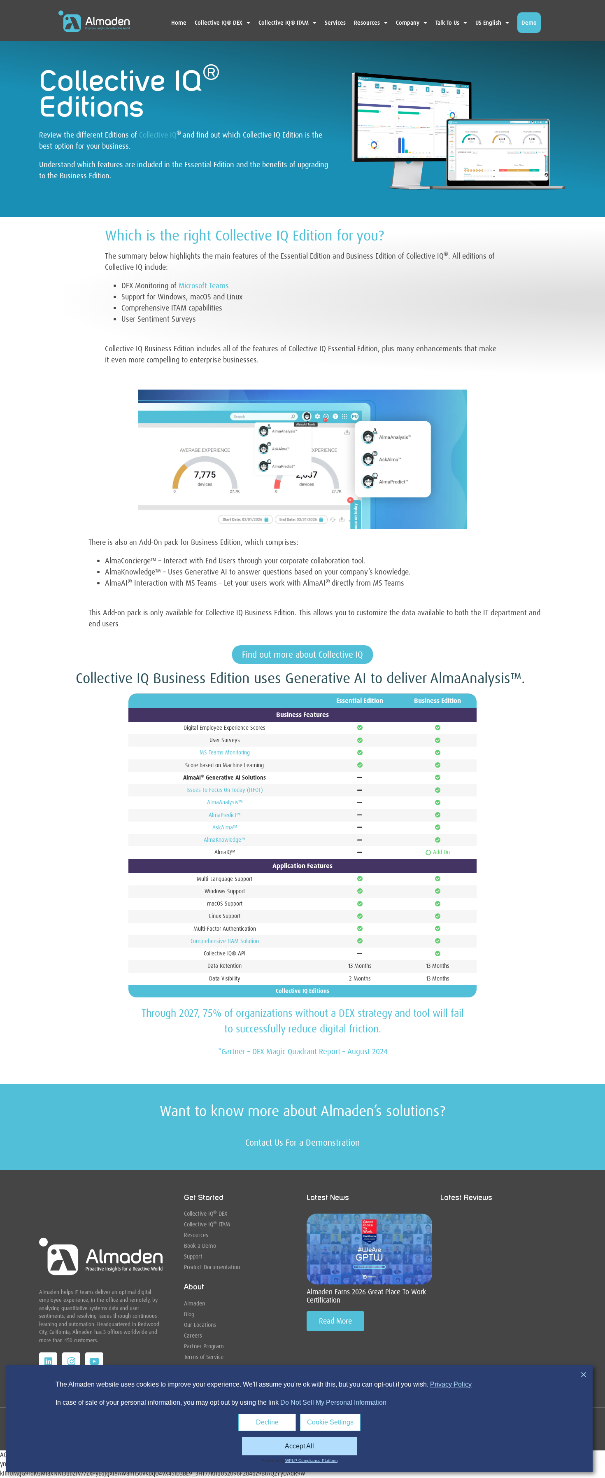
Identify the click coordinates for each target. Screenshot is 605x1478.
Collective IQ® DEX (218, 22)
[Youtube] (94, 1361)
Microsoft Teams (204, 286)
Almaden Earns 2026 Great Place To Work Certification (366, 1296)
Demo (529, 22)
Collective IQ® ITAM (283, 22)
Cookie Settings (330, 1422)
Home (178, 22)
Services (335, 22)
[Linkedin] (48, 1361)
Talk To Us (447, 22)
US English (488, 22)
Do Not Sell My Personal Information (333, 1402)
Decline (267, 1422)
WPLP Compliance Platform (311, 1460)
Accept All (299, 1446)
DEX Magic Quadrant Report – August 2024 (318, 1051)
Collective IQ (158, 135)
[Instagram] (71, 1361)
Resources (367, 22)
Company (407, 22)
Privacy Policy (451, 1384)
